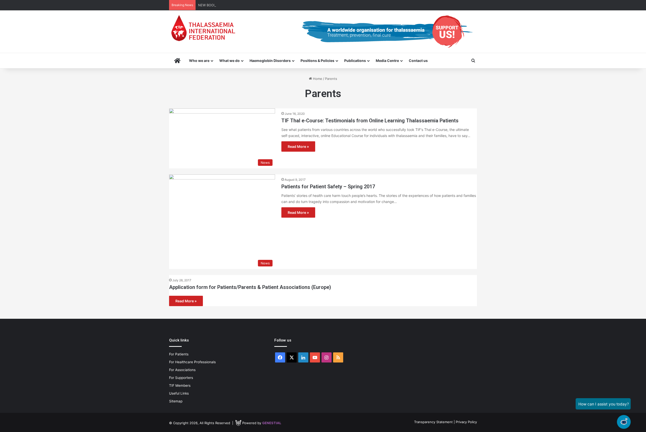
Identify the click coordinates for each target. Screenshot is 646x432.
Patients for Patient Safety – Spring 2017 (328, 187)
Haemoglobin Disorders (270, 60)
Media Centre (387, 60)
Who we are (199, 60)
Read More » (298, 146)
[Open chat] (623, 422)
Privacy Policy (466, 422)
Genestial (271, 423)
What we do (229, 60)
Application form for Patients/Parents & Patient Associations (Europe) (250, 287)
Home (317, 79)
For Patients (179, 354)
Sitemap (175, 401)
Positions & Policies (317, 60)
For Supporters (181, 378)
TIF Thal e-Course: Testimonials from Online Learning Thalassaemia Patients (370, 121)
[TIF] (203, 28)
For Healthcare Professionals (192, 362)
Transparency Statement (433, 422)
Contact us (418, 60)
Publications (355, 60)
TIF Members (180, 385)
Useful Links (179, 393)
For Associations (182, 370)
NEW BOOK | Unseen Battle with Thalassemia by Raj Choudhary (248, 5)
